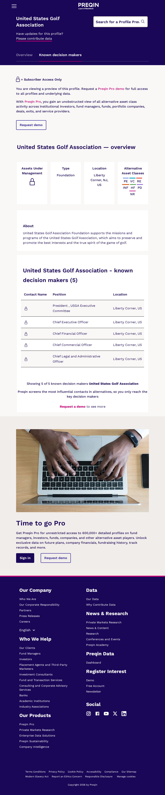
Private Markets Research (37, 729)
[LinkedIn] (124, 713)
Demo (90, 680)
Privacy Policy (57, 771)
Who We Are (27, 599)
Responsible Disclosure (98, 776)
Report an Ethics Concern (67, 776)
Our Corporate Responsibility (39, 604)
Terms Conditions (35, 771)
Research (92, 633)
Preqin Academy (97, 644)
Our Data (92, 599)
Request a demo (73, 406)
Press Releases (29, 616)
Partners (25, 610)
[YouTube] (106, 713)
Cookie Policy (75, 771)
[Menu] (14, 6)
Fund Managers (29, 653)
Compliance (111, 771)
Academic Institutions (34, 701)
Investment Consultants (36, 674)
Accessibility (94, 771)
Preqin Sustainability (33, 741)
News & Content (97, 628)
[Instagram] (88, 713)
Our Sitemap (129, 771)
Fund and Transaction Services (40, 680)
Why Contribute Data (101, 604)
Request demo (31, 125)
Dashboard (93, 662)
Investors (25, 659)
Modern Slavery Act (36, 776)
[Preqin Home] (89, 6)
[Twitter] (115, 713)
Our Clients (27, 647)
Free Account (95, 685)
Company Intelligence (34, 746)
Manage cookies (126, 776)
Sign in (25, 558)
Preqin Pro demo (111, 89)
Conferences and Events (103, 639)
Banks (23, 695)
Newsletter (93, 691)
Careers (24, 621)
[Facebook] (97, 713)
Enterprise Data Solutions (37, 735)
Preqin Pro (32, 102)
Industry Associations (34, 706)
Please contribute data (34, 38)
